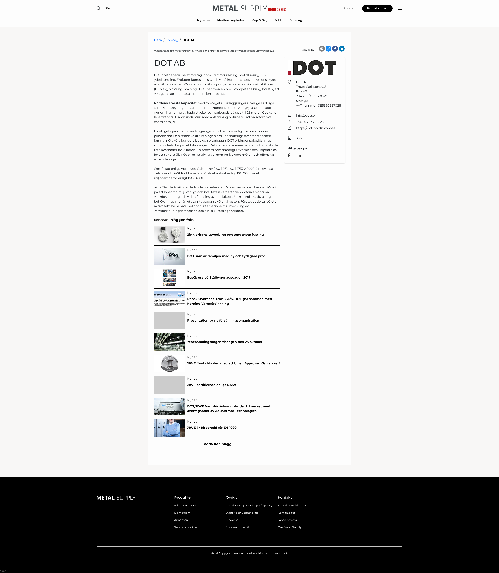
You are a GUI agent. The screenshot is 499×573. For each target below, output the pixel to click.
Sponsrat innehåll (238, 527)
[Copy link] (328, 49)
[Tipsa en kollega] (322, 49)
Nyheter (203, 20)
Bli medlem (182, 512)
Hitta (158, 40)
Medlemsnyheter (231, 20)
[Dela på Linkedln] (342, 49)
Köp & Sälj (260, 20)
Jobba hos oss (287, 520)
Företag (295, 20)
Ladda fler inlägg (217, 444)
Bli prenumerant (185, 505)
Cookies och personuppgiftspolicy (249, 505)
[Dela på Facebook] (335, 49)
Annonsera (181, 520)
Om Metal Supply (290, 527)
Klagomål (232, 520)
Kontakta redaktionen (292, 505)
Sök (108, 8)
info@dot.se (305, 115)
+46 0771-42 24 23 (310, 122)
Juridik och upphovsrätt (242, 512)
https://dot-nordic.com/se (315, 128)
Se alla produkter (185, 527)
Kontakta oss (287, 512)
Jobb (278, 20)
